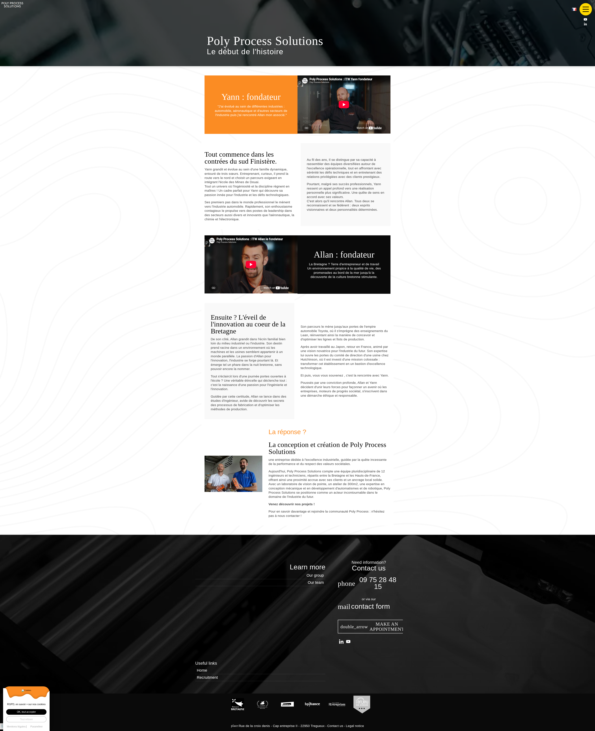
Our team (316, 582)
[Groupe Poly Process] (12, 5)
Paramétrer (36, 726)
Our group (315, 575)
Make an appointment (387, 627)
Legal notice (355, 726)
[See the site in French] (574, 9)
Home (202, 670)
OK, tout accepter (26, 712)
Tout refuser (26, 719)
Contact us (335, 726)
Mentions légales (16, 726)
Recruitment (207, 677)
